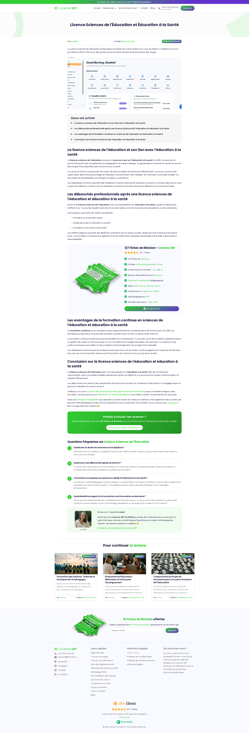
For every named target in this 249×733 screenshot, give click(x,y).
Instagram (63, 666)
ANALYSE (139, 556)
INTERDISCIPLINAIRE (171, 41)
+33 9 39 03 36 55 (65, 653)
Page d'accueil (97, 653)
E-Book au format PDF (87, 399)
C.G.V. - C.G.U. (133, 653)
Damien (63, 598)
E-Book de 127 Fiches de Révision (114, 394)
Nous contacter (98, 691)
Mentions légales (135, 664)
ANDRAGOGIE (89, 556)
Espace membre (99, 687)
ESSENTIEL (186, 556)
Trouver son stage (99, 657)
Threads (61, 670)
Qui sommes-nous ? (100, 679)
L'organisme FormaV (101, 683)
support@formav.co (67, 657)
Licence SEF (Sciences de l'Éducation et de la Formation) (114, 391)
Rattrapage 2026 (99, 672)
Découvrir (187, 8)
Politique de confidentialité (139, 657)
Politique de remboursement (141, 660)
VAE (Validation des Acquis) (103, 676)
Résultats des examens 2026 (104, 668)
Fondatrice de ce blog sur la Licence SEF (117, 528)
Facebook (62, 661)
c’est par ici (173, 403)
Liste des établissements (102, 664)
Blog (93, 695)
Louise (74, 41)
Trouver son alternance (102, 660)
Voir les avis (124, 717)
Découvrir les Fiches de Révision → (124, 427)
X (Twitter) (62, 674)
